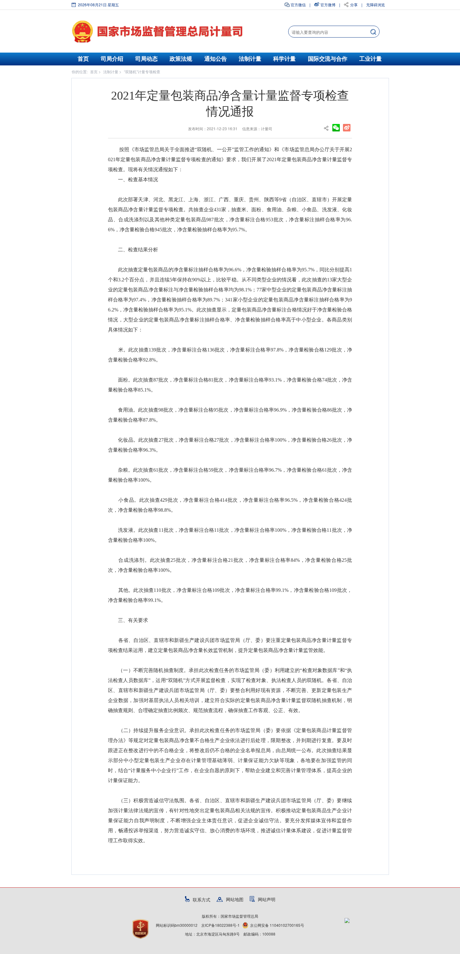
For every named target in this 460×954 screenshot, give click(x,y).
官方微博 (327, 4)
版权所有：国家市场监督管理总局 (230, 916)
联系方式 (201, 899)
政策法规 (181, 59)
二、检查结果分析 (135, 249)
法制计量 (250, 59)
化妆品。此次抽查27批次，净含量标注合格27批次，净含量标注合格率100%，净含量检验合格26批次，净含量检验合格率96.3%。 (230, 445)
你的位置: (80, 71)
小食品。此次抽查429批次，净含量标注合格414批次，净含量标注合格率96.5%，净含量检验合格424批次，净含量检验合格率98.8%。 (230, 505)
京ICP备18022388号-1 (220, 925)
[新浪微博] (346, 127)
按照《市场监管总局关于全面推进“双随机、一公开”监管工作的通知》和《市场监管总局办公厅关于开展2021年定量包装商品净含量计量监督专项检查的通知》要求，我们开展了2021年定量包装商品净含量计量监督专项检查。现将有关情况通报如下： (230, 159)
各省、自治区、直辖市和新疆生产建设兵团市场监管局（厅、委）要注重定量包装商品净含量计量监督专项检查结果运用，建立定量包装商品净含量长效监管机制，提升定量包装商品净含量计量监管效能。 (230, 645)
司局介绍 (112, 59)
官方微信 (298, 4)
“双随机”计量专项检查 (142, 71)
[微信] (336, 127)
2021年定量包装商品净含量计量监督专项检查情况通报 (230, 103)
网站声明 (266, 899)
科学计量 (284, 59)
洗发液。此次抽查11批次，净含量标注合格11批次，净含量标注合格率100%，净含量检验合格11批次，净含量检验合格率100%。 (230, 535)
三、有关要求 (133, 620)
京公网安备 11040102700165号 (277, 925)
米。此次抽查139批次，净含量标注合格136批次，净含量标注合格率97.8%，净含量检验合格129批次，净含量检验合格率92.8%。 (230, 354)
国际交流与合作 (327, 59)
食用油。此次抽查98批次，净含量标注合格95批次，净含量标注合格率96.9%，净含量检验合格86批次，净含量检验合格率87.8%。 (230, 415)
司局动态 (146, 59)
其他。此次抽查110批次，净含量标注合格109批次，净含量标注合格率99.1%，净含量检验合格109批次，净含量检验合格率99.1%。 (230, 595)
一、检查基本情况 (138, 179)
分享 (354, 4)
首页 (83, 59)
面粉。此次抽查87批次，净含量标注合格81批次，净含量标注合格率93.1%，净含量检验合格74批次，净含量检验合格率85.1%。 (230, 384)
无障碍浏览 (375, 4)
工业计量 (370, 59)
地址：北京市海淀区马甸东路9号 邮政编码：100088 (230, 933)
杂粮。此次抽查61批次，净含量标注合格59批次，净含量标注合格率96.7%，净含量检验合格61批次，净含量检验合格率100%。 (230, 475)
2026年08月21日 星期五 (98, 4)
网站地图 (234, 899)
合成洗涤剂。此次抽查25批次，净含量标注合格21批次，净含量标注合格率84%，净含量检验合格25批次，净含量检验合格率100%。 (230, 565)
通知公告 (215, 59)
